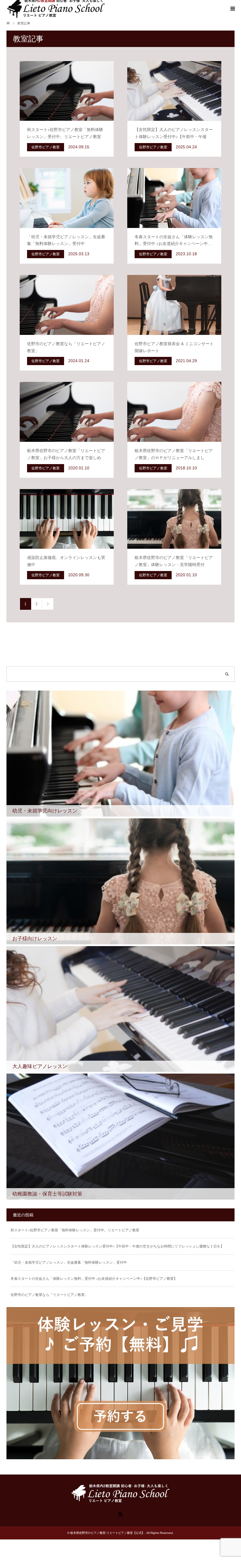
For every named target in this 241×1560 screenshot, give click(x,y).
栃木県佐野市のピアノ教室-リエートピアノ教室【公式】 (107, 1532)
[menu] (232, 9)
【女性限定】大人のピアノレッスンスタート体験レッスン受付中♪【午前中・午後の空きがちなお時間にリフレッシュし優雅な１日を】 (117, 1246)
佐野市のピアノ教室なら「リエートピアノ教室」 (49, 1295)
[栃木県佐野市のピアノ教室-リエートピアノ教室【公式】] (120, 1501)
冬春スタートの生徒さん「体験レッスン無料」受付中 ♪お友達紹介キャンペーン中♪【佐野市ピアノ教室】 (94, 1279)
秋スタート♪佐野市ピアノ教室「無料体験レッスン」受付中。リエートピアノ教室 (75, 1230)
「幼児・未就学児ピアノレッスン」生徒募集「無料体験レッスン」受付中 (69, 1262)
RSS (120, 1513)
